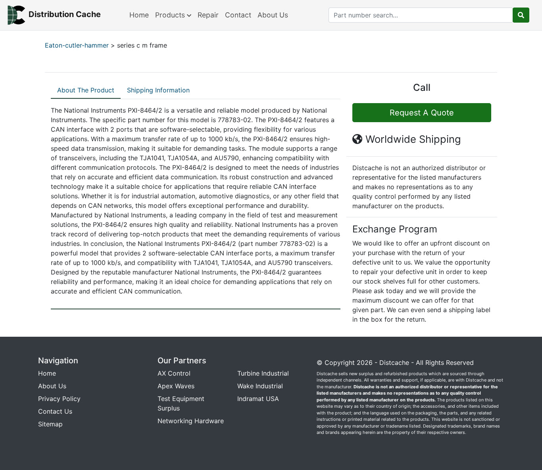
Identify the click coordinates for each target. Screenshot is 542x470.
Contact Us (55, 411)
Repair (208, 15)
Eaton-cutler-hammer (77, 45)
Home (139, 15)
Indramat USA (258, 399)
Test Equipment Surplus (181, 403)
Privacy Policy (59, 399)
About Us (273, 15)
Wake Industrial (260, 386)
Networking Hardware (191, 421)
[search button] (521, 15)
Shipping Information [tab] (158, 90)
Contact (238, 15)
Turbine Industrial (263, 373)
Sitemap (50, 424)
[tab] (86, 90)
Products (171, 15)
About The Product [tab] (85, 90)
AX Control (174, 373)
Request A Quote (422, 112)
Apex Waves (176, 386)
